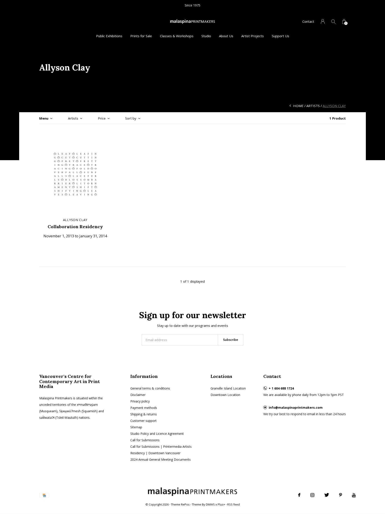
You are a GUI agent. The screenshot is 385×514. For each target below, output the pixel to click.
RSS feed (233, 504)
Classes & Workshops (176, 36)
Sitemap (136, 427)
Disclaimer (137, 395)
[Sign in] (323, 21)
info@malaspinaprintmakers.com (296, 407)
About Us (226, 36)
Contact (308, 21)
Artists (313, 106)
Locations (221, 376)
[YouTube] (354, 495)
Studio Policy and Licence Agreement (157, 433)
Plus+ (221, 504)
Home (298, 106)
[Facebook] (299, 495)
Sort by (130, 118)
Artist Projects (252, 36)
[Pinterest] (340, 495)
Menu (43, 118)
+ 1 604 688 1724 (281, 388)
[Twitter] (326, 495)
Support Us (280, 36)
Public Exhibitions (109, 36)
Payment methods (143, 408)
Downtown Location (225, 395)
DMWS (210, 504)
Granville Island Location (228, 388)
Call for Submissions (145, 440)
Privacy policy (140, 401)
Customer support (143, 421)
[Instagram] (312, 495)
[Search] (333, 21)
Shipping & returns (143, 414)
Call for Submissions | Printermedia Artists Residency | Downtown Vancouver (161, 449)
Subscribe (230, 340)
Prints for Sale (141, 36)
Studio (206, 36)
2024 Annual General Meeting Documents (160, 459)
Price (102, 118)
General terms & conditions (150, 388)
